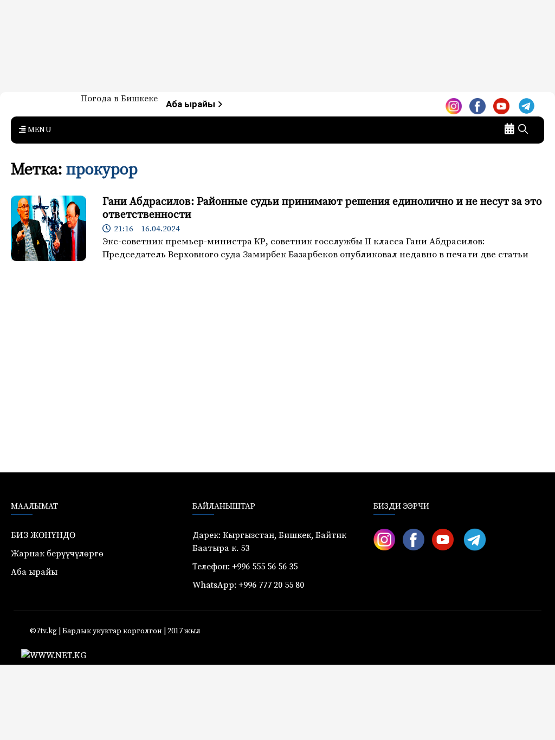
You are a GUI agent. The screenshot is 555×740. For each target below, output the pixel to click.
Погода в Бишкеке (119, 98)
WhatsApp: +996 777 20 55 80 (248, 585)
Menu (38, 130)
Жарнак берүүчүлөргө (57, 553)
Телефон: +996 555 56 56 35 (245, 566)
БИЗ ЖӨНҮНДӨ (43, 535)
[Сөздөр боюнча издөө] (523, 130)
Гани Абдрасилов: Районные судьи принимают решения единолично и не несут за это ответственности (322, 208)
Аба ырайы (191, 104)
